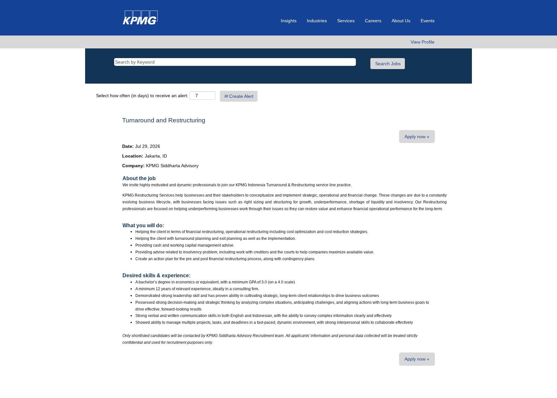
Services (346, 20)
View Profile (423, 42)
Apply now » (417, 136)
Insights (289, 20)
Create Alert (240, 96)
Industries (317, 20)
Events (428, 20)
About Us (401, 20)
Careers (373, 20)
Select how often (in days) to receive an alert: (142, 95)
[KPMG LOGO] (140, 18)
